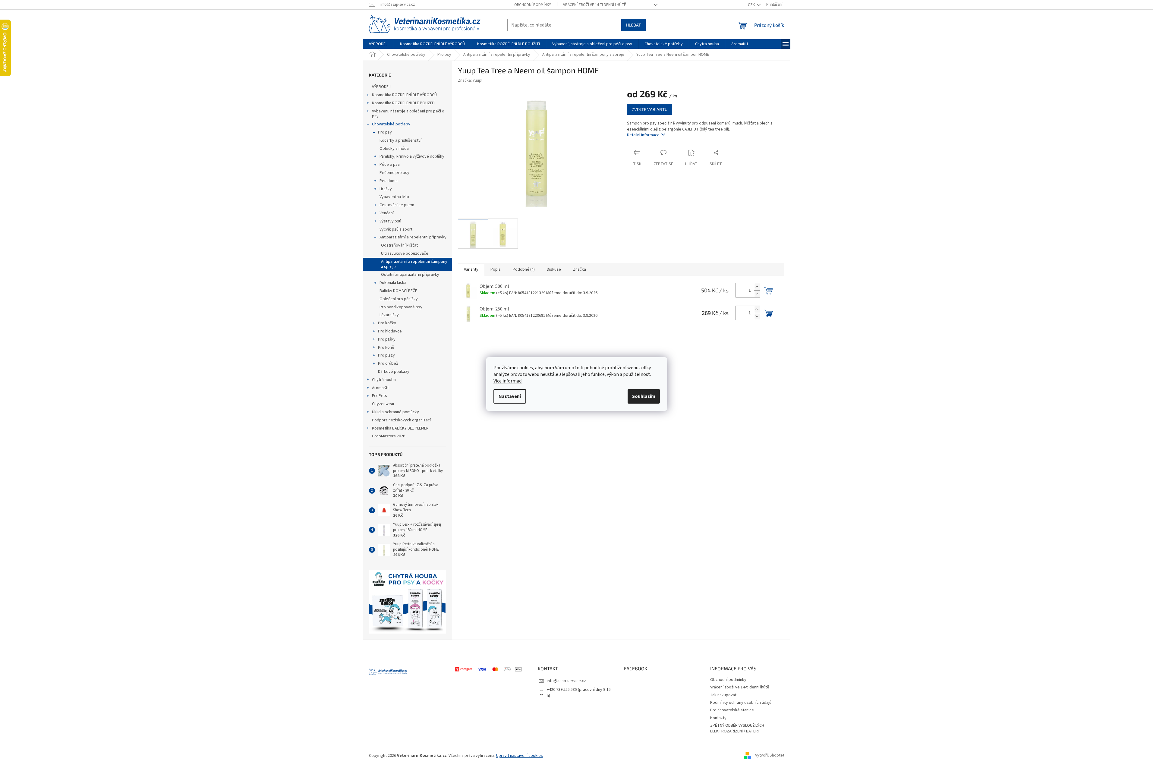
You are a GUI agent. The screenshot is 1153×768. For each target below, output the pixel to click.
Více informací (507, 381)
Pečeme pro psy (394, 173)
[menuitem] (378, 44)
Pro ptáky (386, 339)
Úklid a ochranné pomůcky (395, 412)
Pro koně (386, 348)
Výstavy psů (390, 221)
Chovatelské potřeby (391, 124)
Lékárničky (389, 315)
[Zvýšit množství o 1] (757, 286)
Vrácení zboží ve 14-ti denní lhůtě (594, 5)
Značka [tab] (579, 269)
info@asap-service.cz (566, 681)
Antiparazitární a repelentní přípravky (413, 237)
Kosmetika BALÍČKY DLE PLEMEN (400, 428)
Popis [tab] (495, 269)
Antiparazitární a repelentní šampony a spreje (414, 264)
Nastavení (510, 396)
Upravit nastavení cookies (519, 756)
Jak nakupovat (723, 695)
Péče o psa (390, 165)
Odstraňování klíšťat (399, 245)
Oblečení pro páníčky (399, 299)
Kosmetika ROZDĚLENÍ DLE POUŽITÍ (403, 103)
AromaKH (380, 388)
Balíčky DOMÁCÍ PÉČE (398, 291)
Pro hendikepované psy (401, 307)
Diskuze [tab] (554, 269)
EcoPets (379, 396)
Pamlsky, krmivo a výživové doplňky (412, 156)
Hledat (633, 24)
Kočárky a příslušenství (400, 140)
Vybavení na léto (394, 197)
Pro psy (385, 132)
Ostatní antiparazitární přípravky (410, 275)
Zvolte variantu (649, 109)
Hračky (386, 189)
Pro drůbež (388, 363)
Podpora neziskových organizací (401, 420)
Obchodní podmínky (532, 5)
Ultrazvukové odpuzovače (404, 253)
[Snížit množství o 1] (757, 293)
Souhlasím (643, 396)
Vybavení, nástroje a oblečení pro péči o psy (408, 113)
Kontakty (718, 718)
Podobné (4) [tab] (524, 269)
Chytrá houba (384, 380)
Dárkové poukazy (393, 372)
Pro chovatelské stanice (732, 710)
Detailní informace (643, 135)
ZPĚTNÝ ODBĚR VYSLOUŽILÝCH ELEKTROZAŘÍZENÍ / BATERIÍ (737, 728)
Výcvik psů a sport (396, 229)
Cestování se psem (397, 205)
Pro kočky (387, 323)
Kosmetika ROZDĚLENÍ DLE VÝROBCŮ (404, 95)
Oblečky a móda (394, 149)
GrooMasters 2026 (388, 436)
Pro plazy (386, 355)
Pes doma (389, 181)
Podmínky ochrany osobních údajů (740, 703)
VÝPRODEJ (381, 87)
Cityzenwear (383, 404)
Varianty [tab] (471, 269)
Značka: (470, 80)
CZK (752, 5)
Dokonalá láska (393, 283)
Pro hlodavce (390, 331)
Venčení (387, 213)
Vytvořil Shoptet (769, 756)
